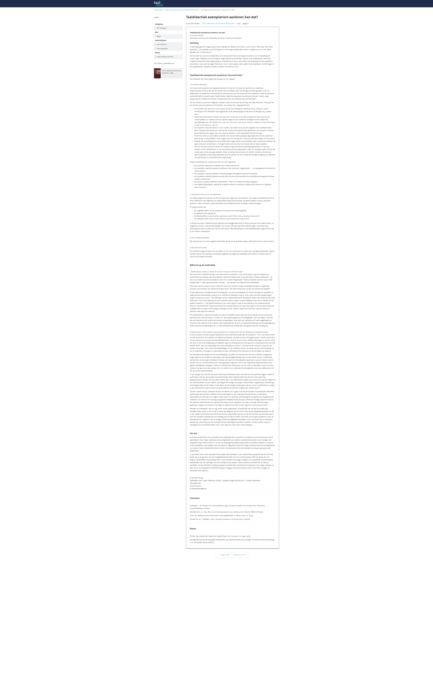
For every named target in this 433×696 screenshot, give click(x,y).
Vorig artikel (225, 555)
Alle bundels (158, 10)
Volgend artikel (239, 555)
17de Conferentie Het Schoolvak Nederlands (182, 10)
